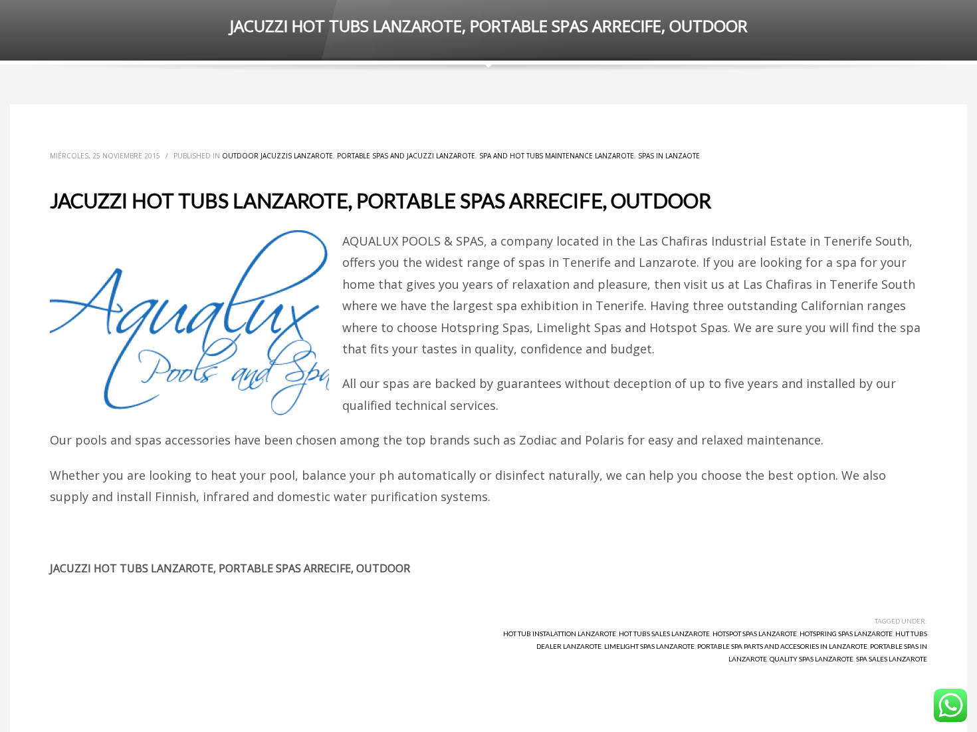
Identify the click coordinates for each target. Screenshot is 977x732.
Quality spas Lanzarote (811, 659)
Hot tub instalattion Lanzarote (559, 634)
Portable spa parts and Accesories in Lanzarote (782, 646)
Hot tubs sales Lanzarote (664, 634)
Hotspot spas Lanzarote (754, 634)
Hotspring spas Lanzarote (846, 634)
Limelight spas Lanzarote (649, 646)
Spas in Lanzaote (669, 155)
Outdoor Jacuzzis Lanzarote (277, 155)
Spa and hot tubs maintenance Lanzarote (556, 155)
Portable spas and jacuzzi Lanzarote (406, 155)
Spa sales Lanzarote (891, 659)
